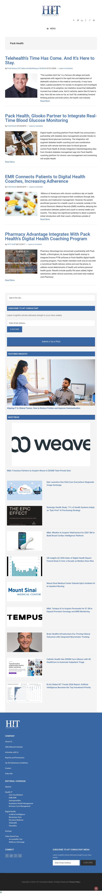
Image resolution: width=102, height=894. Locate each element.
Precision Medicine (16, 820)
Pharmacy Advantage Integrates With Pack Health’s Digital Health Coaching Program (47, 236)
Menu (53, 28)
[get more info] (95, 21)
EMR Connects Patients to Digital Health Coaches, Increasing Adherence (45, 179)
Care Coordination (16, 795)
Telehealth (13, 823)
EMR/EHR (12, 797)
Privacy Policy (74, 882)
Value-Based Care (12, 836)
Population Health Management (21, 803)
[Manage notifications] (96, 889)
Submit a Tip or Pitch (51, 341)
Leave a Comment (66, 68)
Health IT (8, 792)
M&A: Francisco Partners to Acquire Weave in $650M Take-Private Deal (39, 470)
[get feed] (75, 21)
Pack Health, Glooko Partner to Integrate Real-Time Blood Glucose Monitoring (51, 118)
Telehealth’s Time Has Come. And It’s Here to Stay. (49, 60)
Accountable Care (15, 839)
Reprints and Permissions (14, 757)
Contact (8, 768)
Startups (8, 831)
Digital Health (10, 811)
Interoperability (15, 800)
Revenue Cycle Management (19, 806)
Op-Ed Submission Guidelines (16, 763)
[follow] (79, 21)
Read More (45, 101)
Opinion (8, 786)
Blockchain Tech (15, 817)
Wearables (13, 825)
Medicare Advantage (17, 842)
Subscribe (9, 773)
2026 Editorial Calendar (14, 747)
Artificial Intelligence (17, 814)
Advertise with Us (11, 752)
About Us (8, 741)
